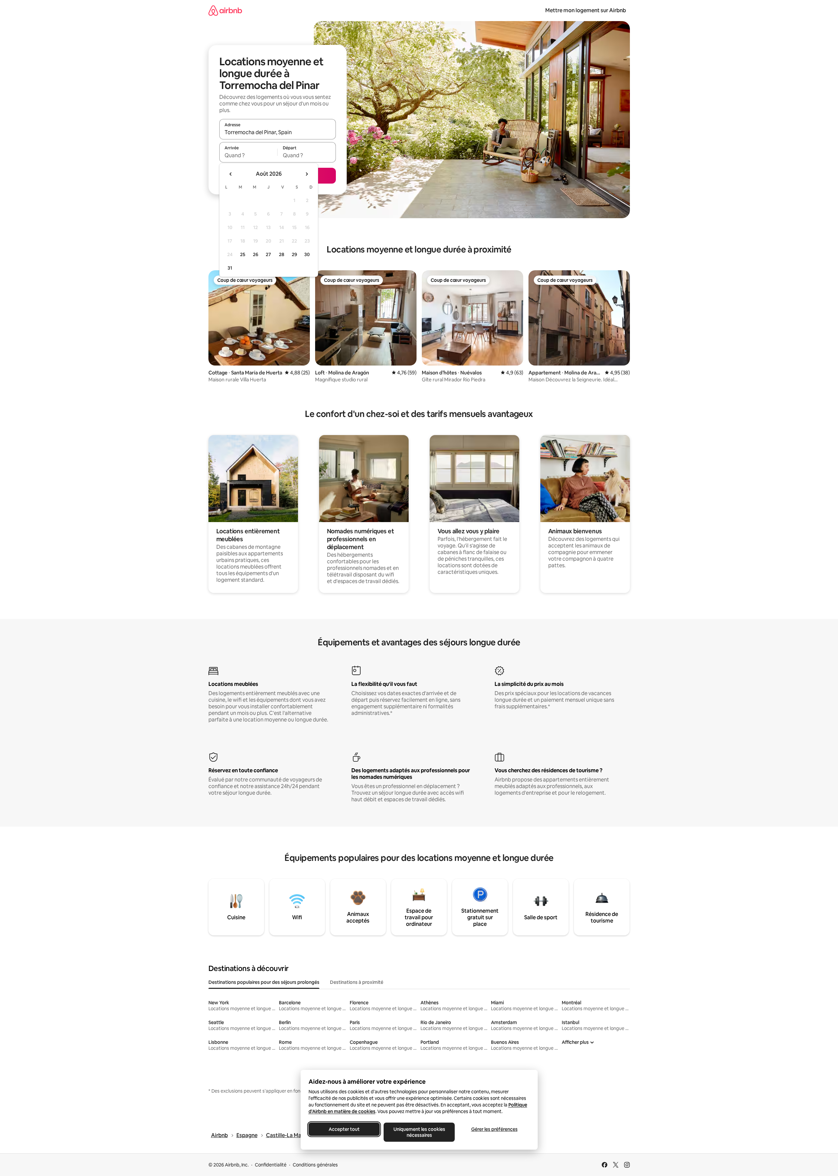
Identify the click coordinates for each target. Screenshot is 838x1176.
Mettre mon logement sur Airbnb (585, 10)
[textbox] (248, 155)
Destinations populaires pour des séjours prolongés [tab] (263, 982)
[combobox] (278, 132)
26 (255, 254)
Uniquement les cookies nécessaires (419, 1132)
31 (230, 268)
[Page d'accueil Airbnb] (225, 10)
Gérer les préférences (494, 1129)
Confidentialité (270, 1165)
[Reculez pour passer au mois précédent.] (231, 174)
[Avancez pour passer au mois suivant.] (307, 174)
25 (242, 254)
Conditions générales (315, 1165)
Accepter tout (344, 1129)
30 (307, 254)
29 (294, 254)
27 (268, 254)
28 (281, 254)
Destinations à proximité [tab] (356, 982)
